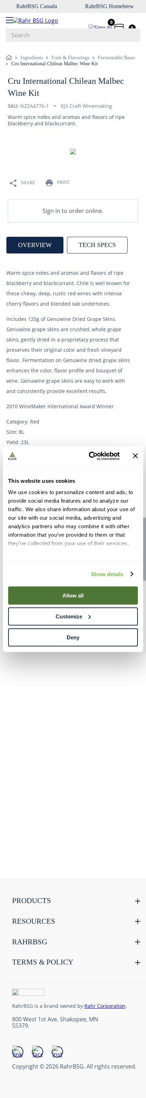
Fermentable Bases (116, 57)
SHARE (28, 182)
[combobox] (73, 35)
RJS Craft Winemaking (86, 106)
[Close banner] (135, 455)
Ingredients (32, 57)
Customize (69, 616)
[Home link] (10, 58)
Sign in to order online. (73, 211)
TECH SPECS (97, 244)
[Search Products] (131, 35)
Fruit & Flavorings (70, 57)
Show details (107, 574)
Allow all (73, 595)
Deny (73, 637)
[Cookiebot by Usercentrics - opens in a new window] (90, 455)
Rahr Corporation (104, 1006)
